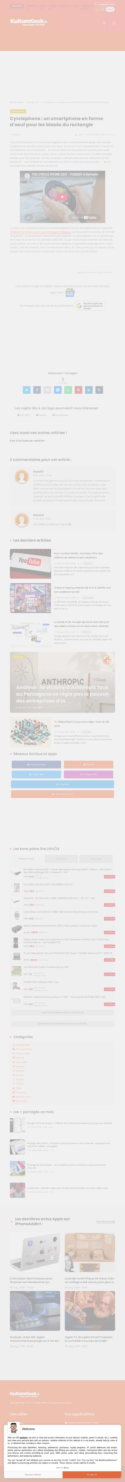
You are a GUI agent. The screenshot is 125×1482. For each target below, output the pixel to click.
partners (23, 1437)
